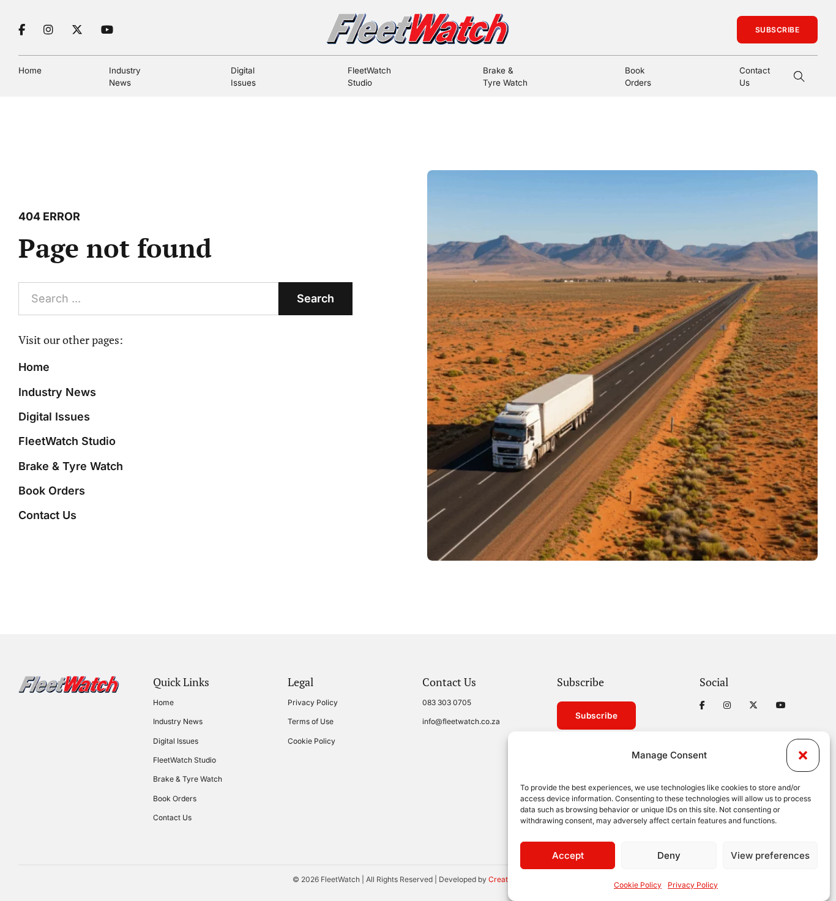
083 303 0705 (446, 702)
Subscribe (777, 29)
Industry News (125, 76)
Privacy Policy (693, 884)
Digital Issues (243, 76)
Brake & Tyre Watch (505, 76)
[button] (803, 755)
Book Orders (638, 76)
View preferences (770, 855)
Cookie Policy (638, 884)
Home (30, 70)
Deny (669, 855)
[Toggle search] (799, 76)
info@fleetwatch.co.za (461, 721)
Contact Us (754, 76)
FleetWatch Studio (369, 76)
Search (315, 298)
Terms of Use (311, 721)
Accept (568, 855)
